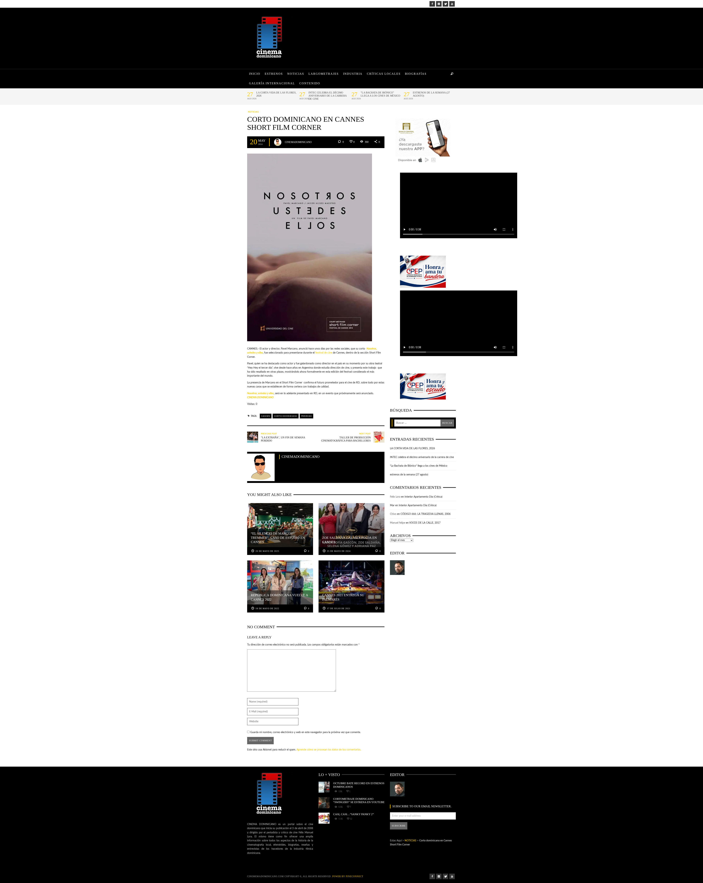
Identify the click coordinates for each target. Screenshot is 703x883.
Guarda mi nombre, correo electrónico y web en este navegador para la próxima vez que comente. (305, 732)
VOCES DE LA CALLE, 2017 (424, 523)
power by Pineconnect (347, 876)
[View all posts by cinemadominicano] (277, 142)
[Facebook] (432, 4)
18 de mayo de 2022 (267, 608)
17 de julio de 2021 (338, 608)
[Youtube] (452, 4)
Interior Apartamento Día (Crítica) (423, 497)
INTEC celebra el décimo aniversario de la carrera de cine (327, 95)
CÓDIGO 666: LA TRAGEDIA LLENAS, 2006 (426, 514)
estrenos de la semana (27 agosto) (431, 94)
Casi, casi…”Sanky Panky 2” (353, 814)
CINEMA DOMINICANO (260, 397)
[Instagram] (439, 4)
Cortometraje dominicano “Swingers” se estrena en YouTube (358, 800)
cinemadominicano (298, 142)
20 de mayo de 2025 (267, 551)
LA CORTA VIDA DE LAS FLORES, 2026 (276, 94)
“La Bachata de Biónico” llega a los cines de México (380, 94)
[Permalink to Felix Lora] (397, 567)
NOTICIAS (253, 112)
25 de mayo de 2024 (339, 551)
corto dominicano (285, 416)
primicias (306, 416)
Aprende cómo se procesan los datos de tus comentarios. (329, 749)
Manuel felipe (397, 523)
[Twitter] (445, 4)
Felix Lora (395, 497)
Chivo (393, 514)
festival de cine (323, 353)
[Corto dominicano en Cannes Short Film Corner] (309, 247)
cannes (265, 416)
